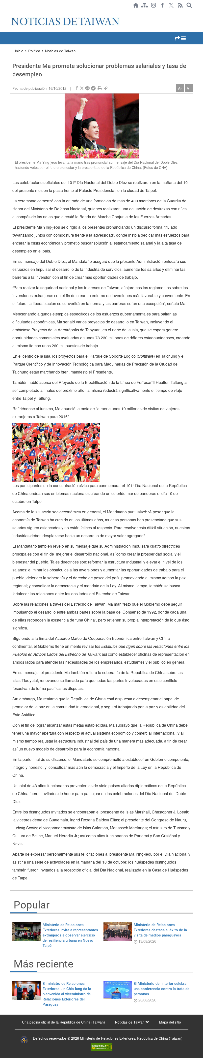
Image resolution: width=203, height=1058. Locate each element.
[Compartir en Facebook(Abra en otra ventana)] (76, 88)
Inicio (19, 50)
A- (180, 88)
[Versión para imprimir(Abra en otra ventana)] (99, 88)
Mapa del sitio (170, 1022)
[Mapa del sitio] (145, 5)
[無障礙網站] (101, 1046)
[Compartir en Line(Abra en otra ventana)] (87, 88)
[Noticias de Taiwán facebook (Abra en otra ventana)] (162, 5)
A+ (189, 88)
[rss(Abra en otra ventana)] (180, 5)
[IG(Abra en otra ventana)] (153, 5)
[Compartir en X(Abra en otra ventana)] (81, 88)
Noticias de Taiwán (60, 50)
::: (11, 12)
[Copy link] (105, 88)
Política (34, 50)
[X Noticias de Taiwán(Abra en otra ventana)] (171, 5)
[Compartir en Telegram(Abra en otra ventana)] (93, 88)
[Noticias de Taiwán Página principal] (136, 5)
